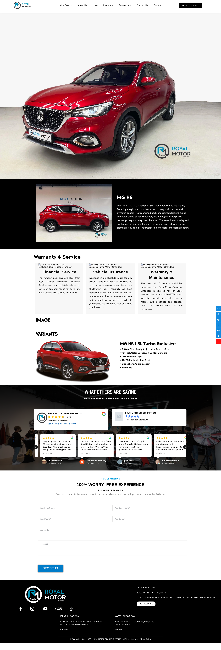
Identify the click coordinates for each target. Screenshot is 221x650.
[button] (135, 416)
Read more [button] (68, 453)
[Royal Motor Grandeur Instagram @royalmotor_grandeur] (32, 607)
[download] (71, 607)
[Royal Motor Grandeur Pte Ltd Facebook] (21, 607)
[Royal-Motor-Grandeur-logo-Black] (22, 2)
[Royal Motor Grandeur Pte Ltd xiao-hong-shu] (58, 608)
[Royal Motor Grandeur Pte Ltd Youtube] (45, 607)
